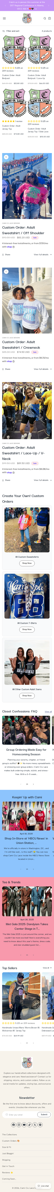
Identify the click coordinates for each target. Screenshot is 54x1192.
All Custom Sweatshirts (27, 556)
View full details (41, 254)
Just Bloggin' (8, 1153)
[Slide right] (33, 784)
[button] (4, 18)
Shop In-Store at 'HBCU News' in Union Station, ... (26, 840)
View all (48, 711)
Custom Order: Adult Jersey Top (11, 127)
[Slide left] (21, 784)
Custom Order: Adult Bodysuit (11, 77)
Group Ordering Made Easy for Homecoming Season (26, 751)
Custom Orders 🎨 (11, 1141)
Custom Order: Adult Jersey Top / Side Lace (38, 130)
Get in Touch (8, 1166)
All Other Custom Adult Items (27, 689)
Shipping (6, 1160)
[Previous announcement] (5, 5)
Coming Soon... (9, 1179)
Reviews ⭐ (7, 1172)
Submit (44, 1114)
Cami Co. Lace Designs (31, 1188)
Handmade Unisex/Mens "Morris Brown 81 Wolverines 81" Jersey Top (21, 1029)
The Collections (9, 1134)
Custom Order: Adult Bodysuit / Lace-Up (37, 77)
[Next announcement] (49, 5)
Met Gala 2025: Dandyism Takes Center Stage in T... (27, 926)
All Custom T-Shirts (27, 623)
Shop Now (27, 563)
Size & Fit (6, 1147)
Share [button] (7, 254)
